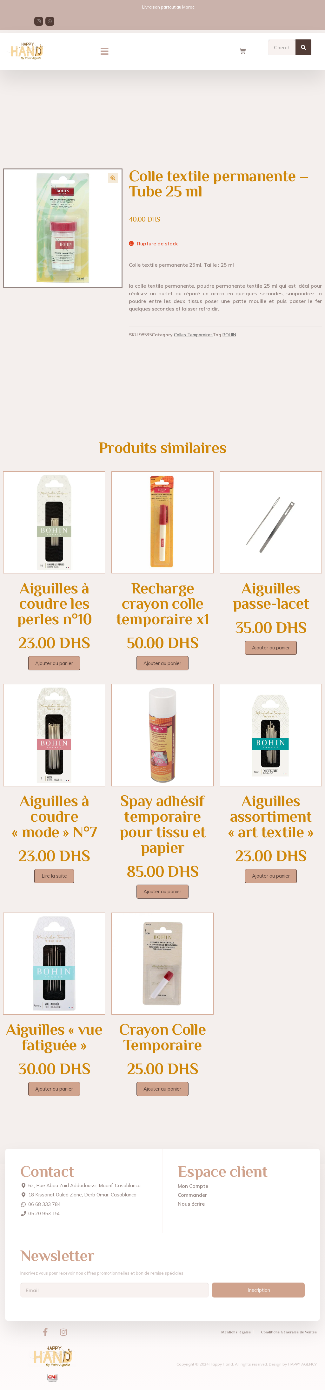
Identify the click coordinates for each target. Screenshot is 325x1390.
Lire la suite (54, 876)
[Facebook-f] (45, 1332)
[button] (104, 51)
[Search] (303, 47)
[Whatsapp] (49, 21)
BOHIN (229, 335)
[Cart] (242, 51)
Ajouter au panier (54, 663)
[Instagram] (38, 21)
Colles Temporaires (193, 335)
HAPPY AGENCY (302, 1364)
